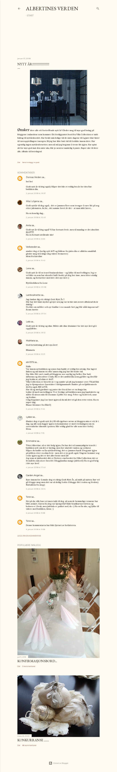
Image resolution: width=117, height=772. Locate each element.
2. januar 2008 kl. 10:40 (36, 217)
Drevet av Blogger (60, 763)
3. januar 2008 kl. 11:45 (35, 409)
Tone (28, 497)
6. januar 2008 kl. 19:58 (35, 513)
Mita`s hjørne (32, 201)
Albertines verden (52, 8)
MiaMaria (30, 340)
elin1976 (30, 362)
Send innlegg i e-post (30, 162)
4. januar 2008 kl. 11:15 (35, 433)
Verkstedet (31, 247)
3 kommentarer (28, 666)
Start (30, 15)
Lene (28, 268)
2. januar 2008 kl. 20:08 (36, 287)
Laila (28, 321)
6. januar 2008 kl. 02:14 (36, 489)
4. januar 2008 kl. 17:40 (36, 467)
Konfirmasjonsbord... (37, 661)
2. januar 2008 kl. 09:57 (36, 193)
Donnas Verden (33, 177)
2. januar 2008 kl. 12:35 (35, 239)
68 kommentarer (29, 745)
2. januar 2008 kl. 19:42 (35, 260)
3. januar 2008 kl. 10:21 (35, 354)
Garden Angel (33, 475)
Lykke (29, 417)
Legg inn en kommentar (29, 536)
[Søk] (98, 8)
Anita (28, 225)
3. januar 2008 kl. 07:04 (36, 314)
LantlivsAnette (33, 295)
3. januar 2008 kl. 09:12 (35, 333)
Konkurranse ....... (33, 740)
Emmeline (31, 441)
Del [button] (18, 162)
